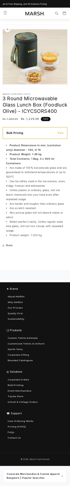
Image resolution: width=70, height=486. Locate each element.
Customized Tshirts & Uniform (26, 343)
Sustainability (16, 319)
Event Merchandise (19, 390)
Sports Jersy (15, 349)
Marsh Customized (39, 459)
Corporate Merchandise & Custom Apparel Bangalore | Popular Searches (33, 476)
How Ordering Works (20, 421)
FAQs (11, 432)
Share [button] (9, 245)
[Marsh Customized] (35, 13)
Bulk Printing (15, 385)
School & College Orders (23, 402)
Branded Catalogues (20, 360)
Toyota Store (15, 396)
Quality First (15, 313)
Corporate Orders (18, 379)
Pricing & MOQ (17, 426)
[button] (5, 12)
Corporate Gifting (18, 355)
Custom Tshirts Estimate (23, 338)
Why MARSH (15, 302)
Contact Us (14, 437)
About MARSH (16, 296)
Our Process (15, 307)
